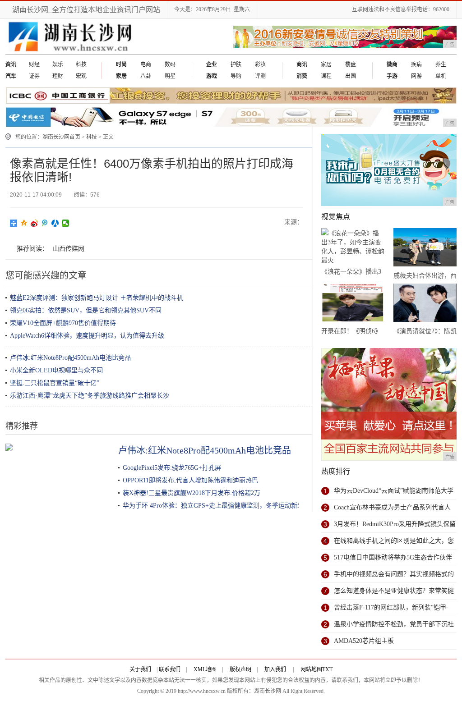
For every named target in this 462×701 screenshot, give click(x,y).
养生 (440, 64)
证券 (34, 76)
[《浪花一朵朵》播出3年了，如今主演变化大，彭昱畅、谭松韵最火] (352, 247)
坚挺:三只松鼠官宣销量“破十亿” (54, 383)
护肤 (236, 64)
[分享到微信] (65, 223)
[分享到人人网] (55, 223)
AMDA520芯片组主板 (364, 640)
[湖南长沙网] (69, 52)
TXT (327, 669)
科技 (81, 64)
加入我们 (275, 669)
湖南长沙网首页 (61, 137)
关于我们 (140, 669)
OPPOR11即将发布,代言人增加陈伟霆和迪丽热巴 (190, 480)
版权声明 (240, 669)
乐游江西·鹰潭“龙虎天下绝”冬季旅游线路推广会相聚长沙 (89, 395)
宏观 (81, 76)
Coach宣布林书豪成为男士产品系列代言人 (392, 507)
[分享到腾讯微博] (45, 223)
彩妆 (260, 64)
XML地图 (205, 669)
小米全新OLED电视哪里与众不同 (56, 370)
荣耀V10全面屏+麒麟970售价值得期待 (63, 323)
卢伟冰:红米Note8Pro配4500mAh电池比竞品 (70, 357)
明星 (170, 76)
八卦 (145, 76)
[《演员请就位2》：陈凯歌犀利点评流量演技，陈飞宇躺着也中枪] (425, 304)
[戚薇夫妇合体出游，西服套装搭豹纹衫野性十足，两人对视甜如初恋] (425, 249)
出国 (350, 76)
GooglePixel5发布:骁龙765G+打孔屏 (172, 467)
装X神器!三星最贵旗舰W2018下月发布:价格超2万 (191, 493)
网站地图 (311, 669)
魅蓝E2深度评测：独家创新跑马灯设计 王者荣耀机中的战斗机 (96, 297)
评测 (260, 76)
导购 (236, 76)
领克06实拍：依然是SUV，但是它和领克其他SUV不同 (86, 310)
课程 (326, 76)
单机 (440, 76)
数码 (170, 64)
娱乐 (57, 64)
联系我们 (169, 669)
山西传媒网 (68, 248)
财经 (34, 64)
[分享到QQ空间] (24, 223)
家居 (326, 64)
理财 (57, 76)
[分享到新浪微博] (34, 223)
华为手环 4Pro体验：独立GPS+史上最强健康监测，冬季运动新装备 (216, 505)
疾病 (416, 64)
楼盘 (350, 64)
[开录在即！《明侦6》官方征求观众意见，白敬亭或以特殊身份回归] (352, 304)
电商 (145, 64)
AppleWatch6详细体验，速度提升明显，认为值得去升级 (87, 335)
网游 (416, 76)
